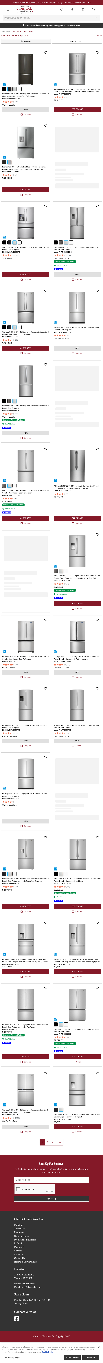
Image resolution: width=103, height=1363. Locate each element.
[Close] (99, 1347)
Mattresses (19, 1232)
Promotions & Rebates (25, 1240)
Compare (27, 114)
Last (59, 1142)
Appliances (17, 31)
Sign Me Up (51, 1198)
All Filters (27, 41)
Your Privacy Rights (12, 1357)
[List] (61, 10)
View (26, 109)
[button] (8, 10)
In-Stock (18, 1243)
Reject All (91, 1357)
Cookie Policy (48, 1352)
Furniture (18, 1225)
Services (18, 1251)
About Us (18, 1255)
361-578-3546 (28, 1284)
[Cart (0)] (94, 10)
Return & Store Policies (25, 1262)
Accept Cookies (72, 1357)
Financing (19, 1247)
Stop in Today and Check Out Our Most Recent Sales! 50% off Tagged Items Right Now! (52, 2)
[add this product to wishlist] (46, 52)
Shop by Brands (21, 1236)
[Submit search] (96, 17)
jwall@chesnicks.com (31, 1287)
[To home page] (24, 10)
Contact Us (19, 1258)
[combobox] (77, 41)
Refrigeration (29, 31)
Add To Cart (77, 109)
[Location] (72, 10)
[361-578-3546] (83, 10)
